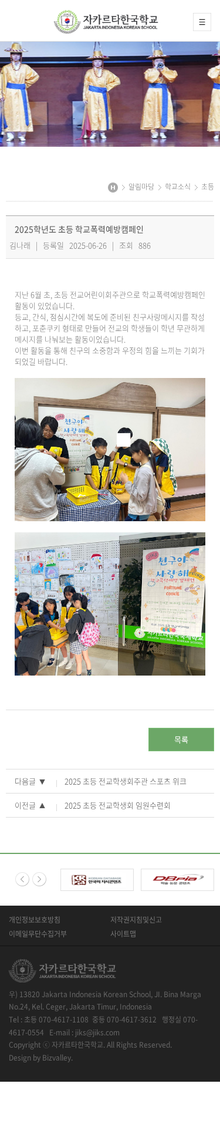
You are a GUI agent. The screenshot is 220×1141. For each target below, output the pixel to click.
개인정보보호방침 (34, 919)
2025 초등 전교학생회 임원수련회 (118, 805)
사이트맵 (123, 934)
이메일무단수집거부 (38, 934)
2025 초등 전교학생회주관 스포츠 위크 (126, 780)
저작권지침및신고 (136, 919)
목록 (181, 739)
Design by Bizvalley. (41, 1057)
